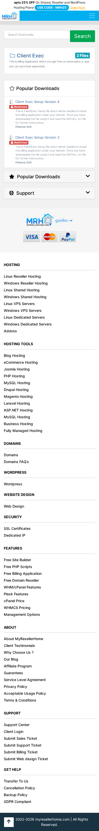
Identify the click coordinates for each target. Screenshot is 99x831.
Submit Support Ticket (22, 745)
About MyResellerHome (23, 639)
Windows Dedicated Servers (28, 324)
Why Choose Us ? (19, 652)
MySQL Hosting (17, 383)
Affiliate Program (18, 666)
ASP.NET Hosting (18, 410)
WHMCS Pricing (17, 607)
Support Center (16, 725)
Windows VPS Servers (23, 310)
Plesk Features (16, 594)
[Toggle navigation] (92, 16)
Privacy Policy (15, 686)
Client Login (13, 731)
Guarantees (13, 673)
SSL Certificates (17, 528)
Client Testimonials (19, 645)
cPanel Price (14, 601)
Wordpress (13, 484)
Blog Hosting (14, 355)
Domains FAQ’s (16, 462)
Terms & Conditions (20, 700)
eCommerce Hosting (21, 362)
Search (82, 36)
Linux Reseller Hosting (22, 276)
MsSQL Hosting (17, 417)
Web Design (14, 506)
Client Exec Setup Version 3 (50, 149)
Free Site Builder (17, 560)
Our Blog (11, 659)
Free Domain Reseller (21, 580)
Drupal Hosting (16, 389)
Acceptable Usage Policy (25, 693)
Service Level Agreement (25, 680)
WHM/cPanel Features (22, 587)
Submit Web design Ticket (26, 759)
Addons (10, 331)
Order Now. (78, 7)
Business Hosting (18, 424)
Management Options (22, 614)
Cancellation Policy (19, 788)
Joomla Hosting (17, 369)
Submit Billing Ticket (21, 752)
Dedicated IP (14, 535)
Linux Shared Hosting (22, 290)
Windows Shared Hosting (25, 297)
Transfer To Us (16, 781)
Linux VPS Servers (19, 303)
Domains (11, 455)
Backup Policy (15, 795)
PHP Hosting (14, 376)
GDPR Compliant (17, 801)
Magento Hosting (18, 396)
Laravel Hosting (17, 403)
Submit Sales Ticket (20, 738)
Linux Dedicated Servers (24, 317)
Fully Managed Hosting (23, 430)
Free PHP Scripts (18, 566)
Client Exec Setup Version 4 (50, 114)
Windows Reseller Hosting (26, 283)
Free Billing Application (23, 573)
